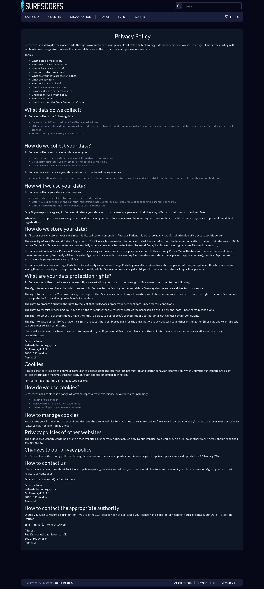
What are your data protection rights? (54, 75)
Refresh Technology (61, 582)
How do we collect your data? (49, 64)
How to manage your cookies (49, 87)
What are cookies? (43, 79)
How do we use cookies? (46, 83)
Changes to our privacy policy (49, 94)
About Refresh (183, 582)
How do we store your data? (49, 71)
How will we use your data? (48, 68)
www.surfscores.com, (100, 45)
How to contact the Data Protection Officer (58, 102)
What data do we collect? (47, 60)
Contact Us (228, 582)
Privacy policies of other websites (52, 90)
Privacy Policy (206, 582)
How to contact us (43, 98)
